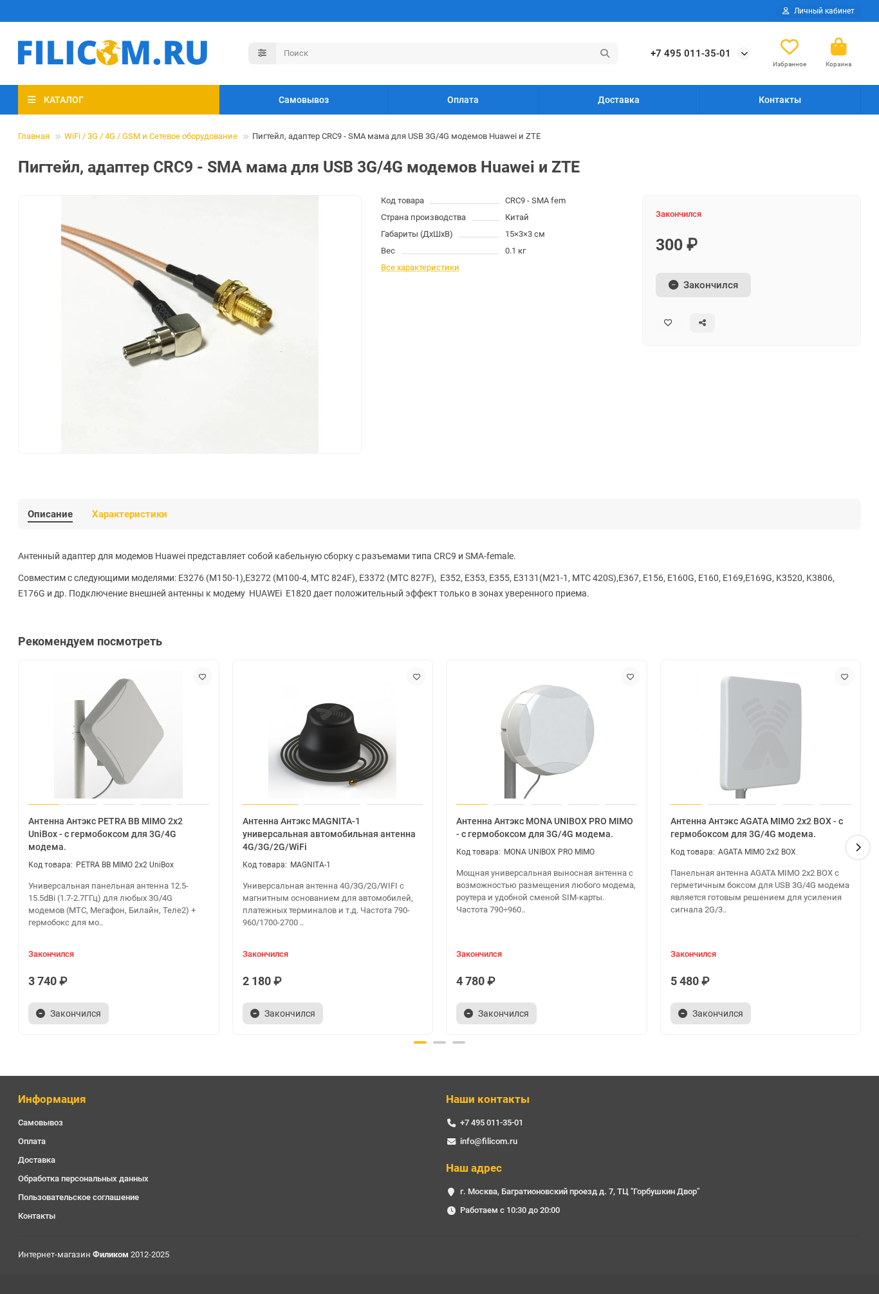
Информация (52, 1099)
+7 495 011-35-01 (691, 53)
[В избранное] (202, 676)
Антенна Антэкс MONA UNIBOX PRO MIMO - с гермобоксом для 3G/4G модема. (544, 827)
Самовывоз (304, 100)
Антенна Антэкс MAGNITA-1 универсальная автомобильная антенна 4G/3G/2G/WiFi (329, 834)
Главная (34, 136)
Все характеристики (420, 267)
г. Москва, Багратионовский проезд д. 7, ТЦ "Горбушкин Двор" (579, 1191)
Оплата (463, 100)
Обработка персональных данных (83, 1178)
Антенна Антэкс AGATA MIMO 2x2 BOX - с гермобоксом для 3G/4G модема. (757, 827)
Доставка (619, 100)
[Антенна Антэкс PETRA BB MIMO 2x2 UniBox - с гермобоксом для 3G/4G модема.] (118, 734)
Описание (50, 514)
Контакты (780, 100)
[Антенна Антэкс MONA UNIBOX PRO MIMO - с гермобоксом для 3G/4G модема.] (546, 734)
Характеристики (129, 514)
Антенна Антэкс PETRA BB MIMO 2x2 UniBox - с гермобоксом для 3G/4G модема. (105, 834)
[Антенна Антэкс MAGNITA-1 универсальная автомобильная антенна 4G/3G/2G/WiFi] (333, 734)
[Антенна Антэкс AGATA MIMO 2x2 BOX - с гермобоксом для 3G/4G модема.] (761, 734)
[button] (21, 847)
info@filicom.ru (488, 1141)
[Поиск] (605, 53)
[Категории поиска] (262, 53)
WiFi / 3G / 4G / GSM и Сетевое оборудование (150, 136)
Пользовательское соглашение (78, 1197)
